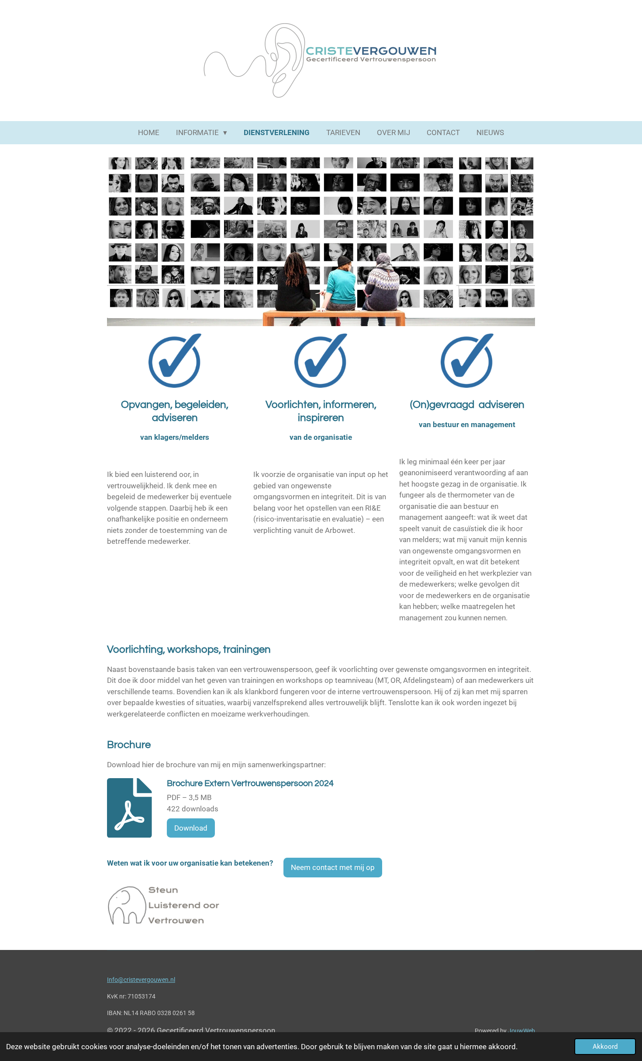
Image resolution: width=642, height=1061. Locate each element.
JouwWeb (521, 1030)
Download (190, 828)
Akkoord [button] (605, 1047)
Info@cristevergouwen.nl (141, 979)
